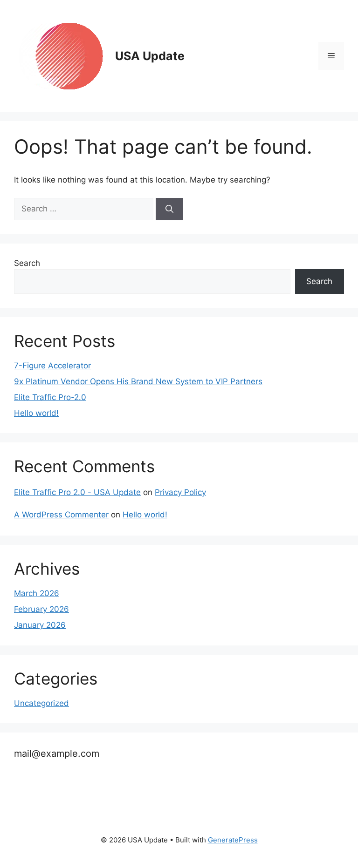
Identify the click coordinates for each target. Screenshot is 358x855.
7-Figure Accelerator (52, 365)
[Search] (169, 209)
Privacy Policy (180, 492)
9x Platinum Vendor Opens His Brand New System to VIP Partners (138, 381)
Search (27, 263)
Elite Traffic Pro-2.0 (50, 397)
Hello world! (36, 413)
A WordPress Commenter (61, 514)
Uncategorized (41, 703)
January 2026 (40, 625)
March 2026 (36, 593)
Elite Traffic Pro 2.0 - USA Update (77, 492)
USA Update (150, 56)
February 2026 (41, 609)
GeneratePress (233, 839)
